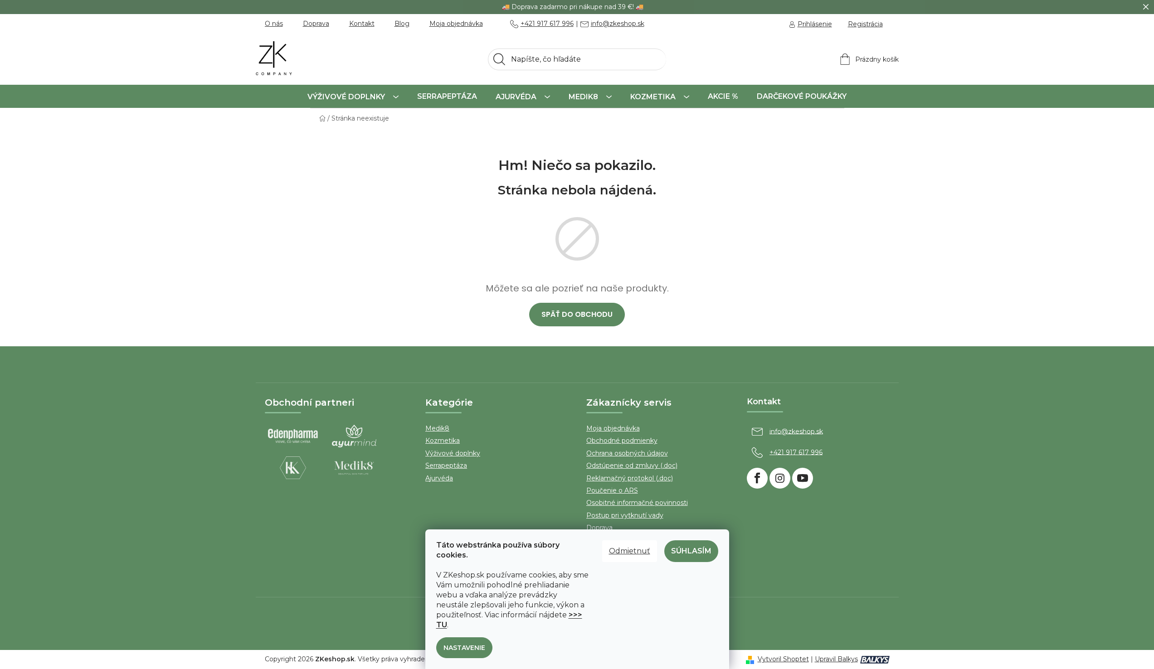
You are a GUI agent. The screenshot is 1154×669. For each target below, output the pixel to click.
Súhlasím (691, 551)
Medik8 (437, 428)
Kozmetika (442, 440)
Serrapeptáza (446, 465)
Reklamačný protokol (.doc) (629, 478)
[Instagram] (779, 478)
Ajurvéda (439, 478)
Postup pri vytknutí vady (624, 515)
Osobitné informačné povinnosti (637, 503)
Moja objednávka (456, 23)
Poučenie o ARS (612, 490)
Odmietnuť (629, 551)
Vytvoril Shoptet (783, 659)
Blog (401, 23)
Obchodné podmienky (621, 440)
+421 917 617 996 (547, 24)
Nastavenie (464, 648)
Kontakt (362, 23)
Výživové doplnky (452, 453)
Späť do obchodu (577, 314)
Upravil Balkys (836, 659)
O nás (274, 23)
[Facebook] (757, 478)
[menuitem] (353, 96)
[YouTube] (802, 478)
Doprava (316, 23)
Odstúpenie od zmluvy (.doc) (631, 465)
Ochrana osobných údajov (627, 453)
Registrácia (865, 24)
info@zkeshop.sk (617, 24)
